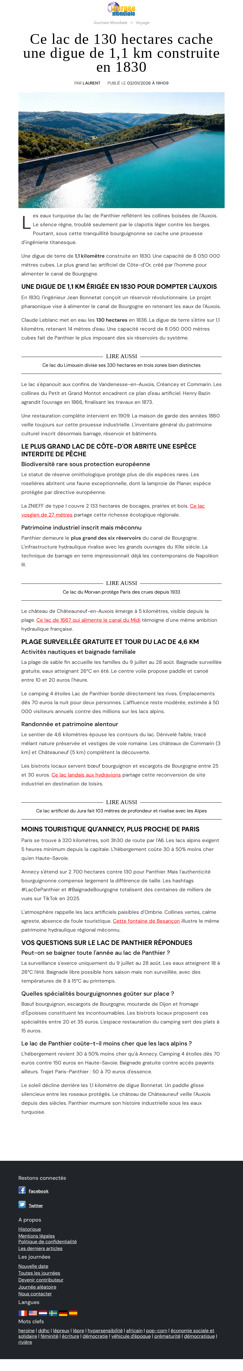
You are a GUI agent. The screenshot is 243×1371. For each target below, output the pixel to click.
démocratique (199, 1336)
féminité (49, 1336)
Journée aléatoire (37, 1287)
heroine (26, 1330)
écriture (70, 1336)
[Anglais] (32, 1316)
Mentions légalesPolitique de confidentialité (47, 1239)
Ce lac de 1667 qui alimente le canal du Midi (88, 620)
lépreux (61, 1330)
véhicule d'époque (131, 1336)
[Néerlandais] (43, 1316)
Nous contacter (35, 1294)
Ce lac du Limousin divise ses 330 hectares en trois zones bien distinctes (121, 365)
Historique (29, 1229)
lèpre (78, 1330)
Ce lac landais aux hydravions (86, 774)
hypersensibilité (105, 1330)
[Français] (22, 1316)
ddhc (43, 1330)
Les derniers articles (40, 1248)
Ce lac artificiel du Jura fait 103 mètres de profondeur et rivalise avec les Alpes (121, 811)
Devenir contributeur (40, 1280)
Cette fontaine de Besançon (146, 921)
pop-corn (156, 1330)
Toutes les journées (39, 1273)
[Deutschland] (63, 1316)
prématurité (167, 1336)
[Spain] (73, 1316)
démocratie (95, 1336)
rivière (25, 1342)
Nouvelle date (33, 1266)
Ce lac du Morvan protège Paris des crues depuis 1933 (121, 592)
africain (134, 1330)
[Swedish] (53, 1316)
